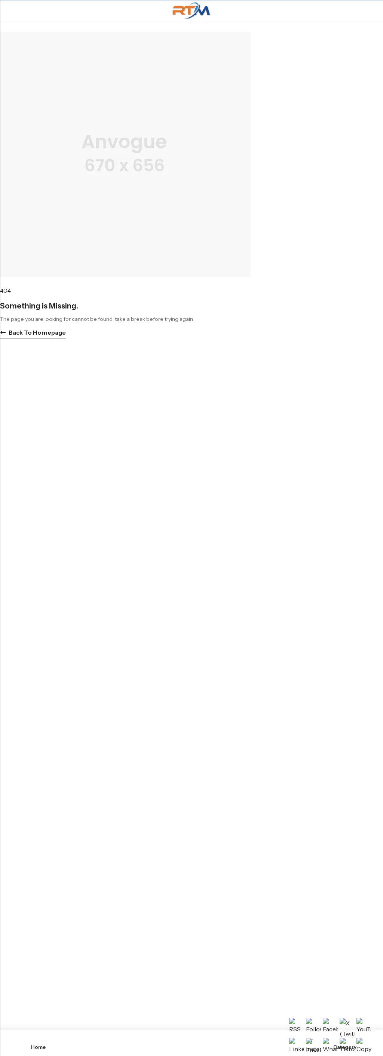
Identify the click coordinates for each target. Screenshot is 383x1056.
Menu (8, 11)
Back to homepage (37, 332)
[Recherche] (374, 10)
